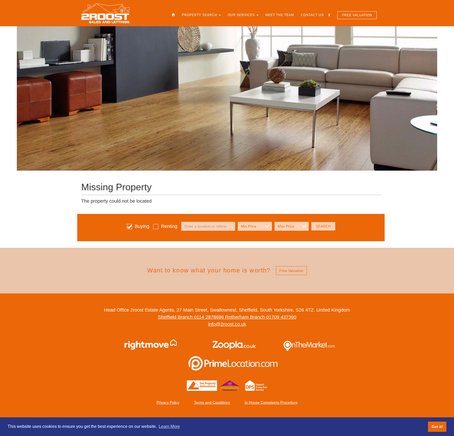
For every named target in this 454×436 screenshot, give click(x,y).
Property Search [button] (200, 15)
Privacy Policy (168, 402)
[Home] (173, 15)
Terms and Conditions (212, 402)
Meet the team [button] (279, 15)
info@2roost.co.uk (227, 324)
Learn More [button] (169, 426)
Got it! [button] (437, 426)
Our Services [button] (242, 15)
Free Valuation (357, 15)
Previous (18, 218)
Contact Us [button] (312, 15)
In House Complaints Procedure (271, 402)
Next (435, 218)
